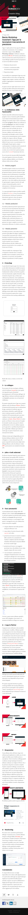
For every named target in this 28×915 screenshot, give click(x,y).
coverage (19, 576)
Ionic (10, 419)
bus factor (10, 193)
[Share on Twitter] (7, 903)
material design (16, 689)
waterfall (11, 152)
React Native (17, 419)
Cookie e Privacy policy (14, 912)
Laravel (14, 390)
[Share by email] (14, 903)
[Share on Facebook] (4, 903)
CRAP (7, 585)
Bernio (11, 56)
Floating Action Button (13, 643)
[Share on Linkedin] (11, 903)
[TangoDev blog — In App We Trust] (14, 7)
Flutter (18, 405)
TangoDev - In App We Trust (14, 910)
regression (6, 533)
